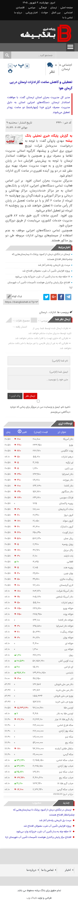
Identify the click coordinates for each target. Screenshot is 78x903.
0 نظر (53, 68)
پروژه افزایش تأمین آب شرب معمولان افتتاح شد (46, 271)
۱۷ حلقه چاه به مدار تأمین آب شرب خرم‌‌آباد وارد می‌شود (42, 277)
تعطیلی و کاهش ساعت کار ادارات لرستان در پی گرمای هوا (41, 85)
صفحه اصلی (66, 8)
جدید (66, 803)
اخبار (68, 870)
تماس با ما (67, 18)
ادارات (52, 312)
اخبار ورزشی (32, 13)
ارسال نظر (30, 396)
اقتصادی (20, 8)
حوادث (44, 13)
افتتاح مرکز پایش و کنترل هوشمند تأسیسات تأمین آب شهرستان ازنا (38, 837)
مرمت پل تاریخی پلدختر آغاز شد (54, 265)
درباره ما (18, 13)
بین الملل (56, 13)
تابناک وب (31, 898)
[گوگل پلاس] (54, 297)
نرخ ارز (70, 794)
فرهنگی (43, 8)
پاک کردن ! (15, 396)
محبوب (36, 803)
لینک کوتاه (17, 296)
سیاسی (31, 8)
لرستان (53, 8)
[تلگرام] (68, 297)
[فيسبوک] (61, 297)
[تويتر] (46, 297)
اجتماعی (68, 13)
